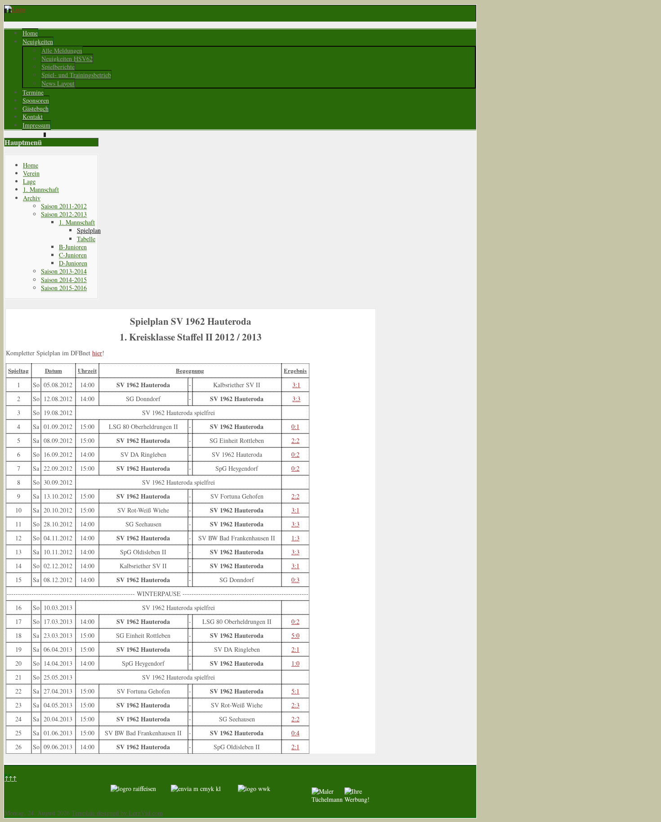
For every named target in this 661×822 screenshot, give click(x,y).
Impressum (36, 125)
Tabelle (86, 238)
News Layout (58, 83)
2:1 (295, 649)
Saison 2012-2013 (64, 214)
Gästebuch (35, 108)
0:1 (295, 426)
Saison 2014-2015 (64, 279)
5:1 (295, 691)
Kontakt (32, 116)
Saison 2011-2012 (64, 206)
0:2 (295, 454)
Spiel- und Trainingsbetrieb (76, 75)
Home (30, 33)
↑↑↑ (10, 778)
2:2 (295, 440)
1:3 (295, 538)
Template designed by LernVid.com (117, 813)
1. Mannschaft (41, 189)
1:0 (295, 663)
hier (97, 353)
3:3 (296, 398)
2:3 (295, 705)
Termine (33, 92)
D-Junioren (73, 263)
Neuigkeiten (37, 41)
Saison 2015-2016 (64, 287)
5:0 (295, 635)
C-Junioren (73, 255)
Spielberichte (58, 66)
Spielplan (89, 230)
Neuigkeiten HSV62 (67, 58)
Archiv (31, 198)
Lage (29, 181)
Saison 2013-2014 (64, 271)
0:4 (295, 733)
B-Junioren (73, 247)
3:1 (296, 384)
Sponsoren (35, 100)
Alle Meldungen (61, 50)
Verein (31, 173)
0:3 (295, 579)
